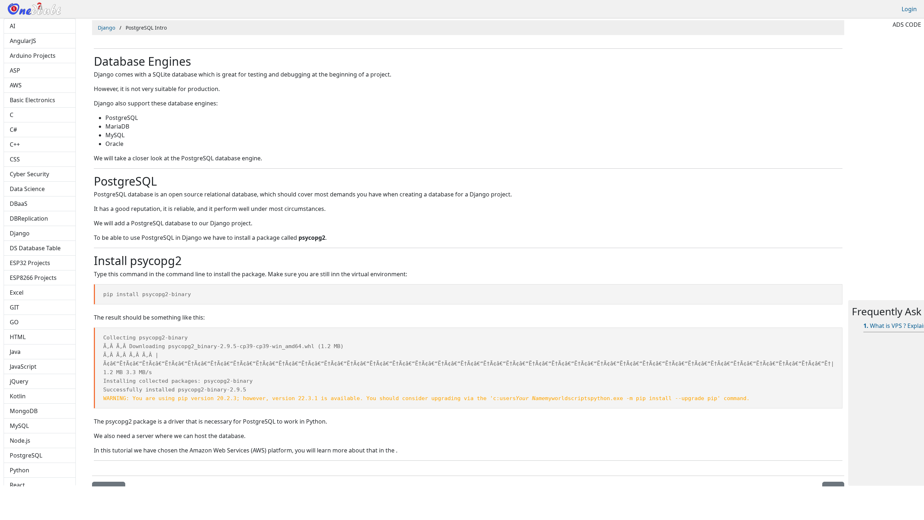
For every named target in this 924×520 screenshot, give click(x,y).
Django (106, 27)
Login (909, 9)
